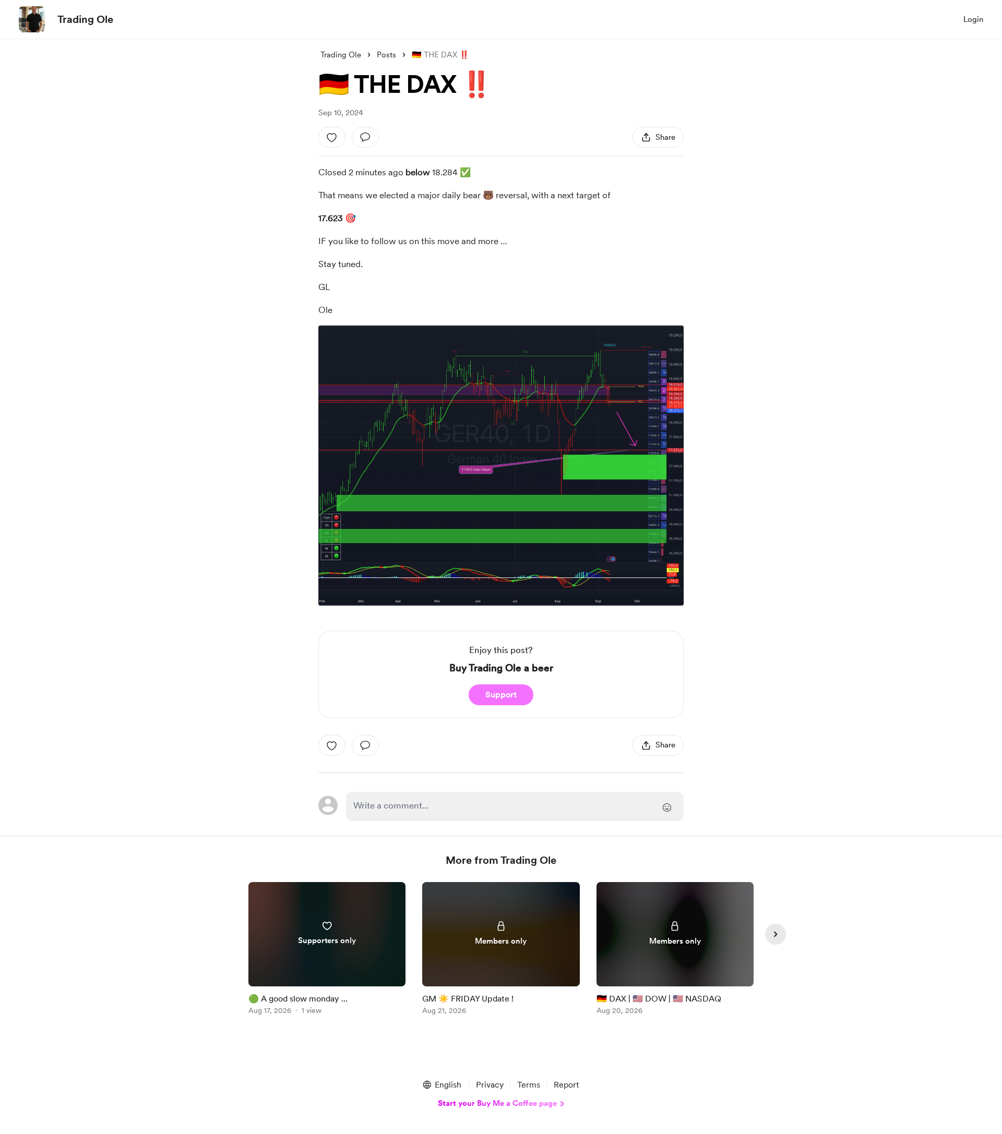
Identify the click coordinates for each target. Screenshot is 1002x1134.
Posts (386, 54)
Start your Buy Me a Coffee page (497, 1103)
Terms (528, 1085)
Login (973, 19)
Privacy (490, 1085)
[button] (442, 1085)
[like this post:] (331, 137)
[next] (775, 934)
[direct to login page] (515, 806)
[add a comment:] (365, 137)
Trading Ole (85, 19)
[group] (327, 950)
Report (566, 1085)
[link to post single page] (327, 950)
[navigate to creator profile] (32, 19)
